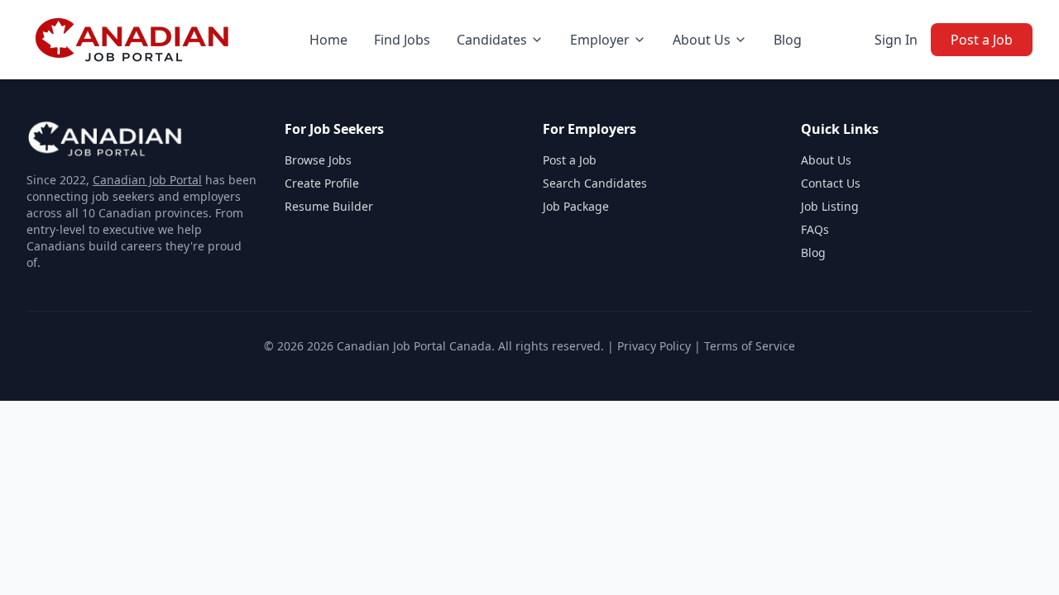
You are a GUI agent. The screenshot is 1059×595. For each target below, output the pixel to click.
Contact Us (830, 183)
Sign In (896, 40)
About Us (826, 160)
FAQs (815, 229)
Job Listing (830, 206)
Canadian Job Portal (147, 180)
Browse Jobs (318, 160)
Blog (788, 40)
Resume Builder (329, 206)
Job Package (576, 206)
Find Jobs (402, 40)
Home (328, 40)
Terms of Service (749, 346)
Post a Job (982, 40)
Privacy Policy (654, 346)
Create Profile (322, 183)
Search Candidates (595, 183)
